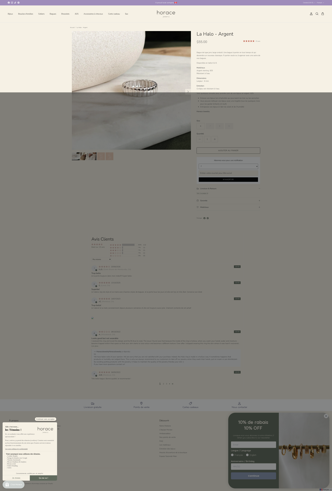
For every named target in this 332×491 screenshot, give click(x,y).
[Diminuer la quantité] (200, 139)
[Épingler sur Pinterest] (208, 218)
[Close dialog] (326, 416)
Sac (126, 14)
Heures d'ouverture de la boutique (173, 452)
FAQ (161, 441)
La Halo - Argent (82, 27)
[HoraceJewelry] (166, 14)
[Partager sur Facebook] (204, 218)
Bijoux (10, 14)
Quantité (200, 133)
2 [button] (163, 384)
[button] (115, 245)
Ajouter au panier (228, 150)
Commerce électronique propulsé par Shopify (39, 484)
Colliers (41, 14)
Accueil (72, 27)
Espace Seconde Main (168, 456)
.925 (76, 14)
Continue (253, 475)
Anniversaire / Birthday (242, 461)
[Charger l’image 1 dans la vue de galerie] (131, 90)
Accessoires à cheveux (93, 14)
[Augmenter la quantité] (215, 139)
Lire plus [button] (94, 346)
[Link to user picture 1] (92, 318)
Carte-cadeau (114, 14)
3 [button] (166, 384)
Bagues (53, 14)
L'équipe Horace (165, 430)
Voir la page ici (202, 193)
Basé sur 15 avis (98, 247)
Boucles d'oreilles (25, 14)
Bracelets (65, 14)
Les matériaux (165, 445)
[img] (104, 266)
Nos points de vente (167, 437)
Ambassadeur (165, 433)
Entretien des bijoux (167, 449)
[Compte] (311, 13)
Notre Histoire (165, 426)
